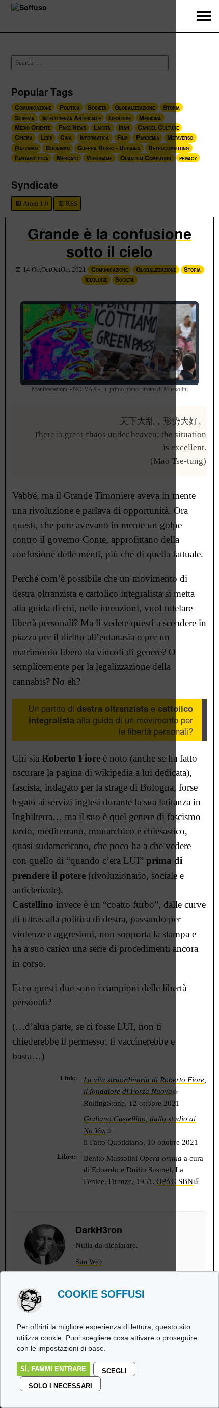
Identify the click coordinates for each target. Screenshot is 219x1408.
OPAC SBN (174, 1181)
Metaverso (180, 137)
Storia (192, 269)
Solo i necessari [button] (60, 1386)
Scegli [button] (114, 1371)
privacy (188, 158)
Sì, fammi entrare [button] (53, 1369)
